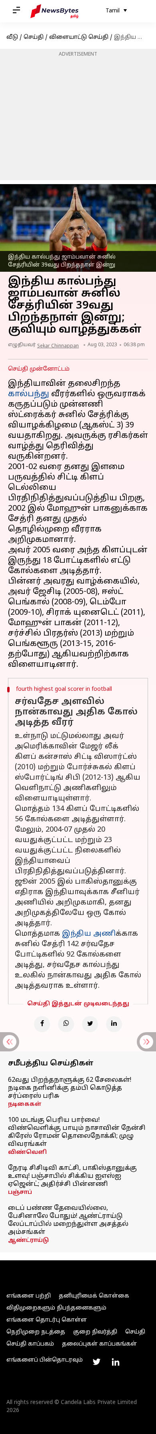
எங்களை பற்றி (28, 1296)
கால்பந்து (28, 394)
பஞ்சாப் (20, 1192)
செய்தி (34, 37)
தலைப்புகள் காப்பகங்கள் (99, 1344)
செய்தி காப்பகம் (30, 1344)
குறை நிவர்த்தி (95, 1332)
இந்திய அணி (89, 934)
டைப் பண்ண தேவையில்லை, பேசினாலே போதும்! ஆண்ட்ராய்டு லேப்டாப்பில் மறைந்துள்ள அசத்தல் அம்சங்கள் (68, 1220)
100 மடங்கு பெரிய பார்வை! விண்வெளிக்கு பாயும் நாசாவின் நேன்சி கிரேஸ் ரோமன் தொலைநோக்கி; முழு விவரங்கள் (77, 1132)
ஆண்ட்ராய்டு (28, 1240)
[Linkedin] (114, 1024)
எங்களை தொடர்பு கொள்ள (46, 1320)
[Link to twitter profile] (96, 1362)
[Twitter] (90, 1024)
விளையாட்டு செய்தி (78, 37)
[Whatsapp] (66, 1024)
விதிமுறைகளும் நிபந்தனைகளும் (56, 1308)
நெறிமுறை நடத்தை (35, 1332)
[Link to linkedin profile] (115, 1362)
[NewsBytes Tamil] (54, 11)
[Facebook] (42, 1024)
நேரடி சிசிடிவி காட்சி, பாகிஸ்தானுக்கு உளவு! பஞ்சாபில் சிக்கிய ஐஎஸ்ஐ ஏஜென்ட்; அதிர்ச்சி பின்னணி (72, 1176)
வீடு (12, 37)
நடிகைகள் (25, 1104)
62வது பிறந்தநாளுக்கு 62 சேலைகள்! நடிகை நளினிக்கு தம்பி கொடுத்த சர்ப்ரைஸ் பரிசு (69, 1088)
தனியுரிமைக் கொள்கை (94, 1296)
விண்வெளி (27, 1152)
